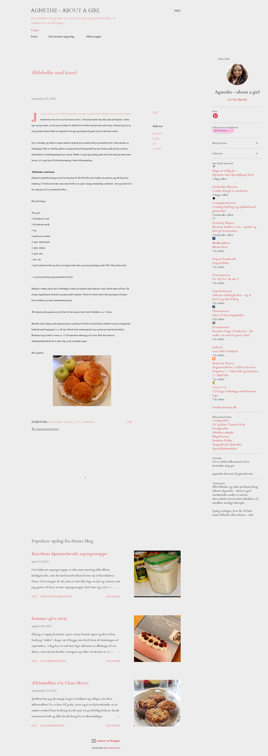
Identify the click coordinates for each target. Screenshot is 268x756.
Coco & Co (219, 387)
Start (34, 36)
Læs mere (113, 596)
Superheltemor (222, 291)
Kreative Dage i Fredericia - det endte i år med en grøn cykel (232, 333)
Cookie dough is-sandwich (230, 191)
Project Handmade (224, 259)
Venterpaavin (221, 275)
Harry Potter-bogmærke (228, 315)
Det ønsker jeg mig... (62, 36)
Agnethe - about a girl (65, 10)
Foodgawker (220, 428)
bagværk (157, 133)
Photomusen (220, 311)
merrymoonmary (113, 748)
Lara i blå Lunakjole (225, 351)
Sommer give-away (49, 618)
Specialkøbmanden (224, 449)
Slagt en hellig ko (224, 171)
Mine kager (94, 36)
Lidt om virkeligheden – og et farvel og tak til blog (231, 297)
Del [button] (155, 112)
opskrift (157, 148)
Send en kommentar (56, 596)
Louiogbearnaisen (224, 203)
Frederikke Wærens (225, 187)
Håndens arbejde (223, 432)
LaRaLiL (217, 347)
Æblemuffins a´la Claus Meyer (60, 683)
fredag (156, 138)
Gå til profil (237, 100)
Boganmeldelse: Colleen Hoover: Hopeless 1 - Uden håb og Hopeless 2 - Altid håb (235, 371)
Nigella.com (220, 436)
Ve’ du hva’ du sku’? (225, 279)
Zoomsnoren (220, 327)
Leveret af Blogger (108, 741)
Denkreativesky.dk (224, 407)
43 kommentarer (53, 661)
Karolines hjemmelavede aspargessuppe (69, 553)
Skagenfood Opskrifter (227, 445)
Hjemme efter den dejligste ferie (233, 175)
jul (154, 143)
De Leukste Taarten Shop (228, 424)
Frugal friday (220, 263)
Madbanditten (221, 243)
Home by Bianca (223, 223)
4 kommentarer (52, 725)
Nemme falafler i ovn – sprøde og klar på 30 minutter (234, 229)
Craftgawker (220, 420)
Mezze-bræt (220, 247)
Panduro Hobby (222, 441)
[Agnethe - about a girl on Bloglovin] (223, 133)
